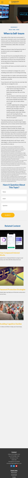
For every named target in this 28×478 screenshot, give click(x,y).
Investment (14, 475)
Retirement (14, 472)
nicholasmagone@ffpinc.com (14, 463)
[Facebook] (11, 466)
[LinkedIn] (14, 466)
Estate (14, 477)
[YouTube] (16, 466)
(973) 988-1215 (16, 454)
